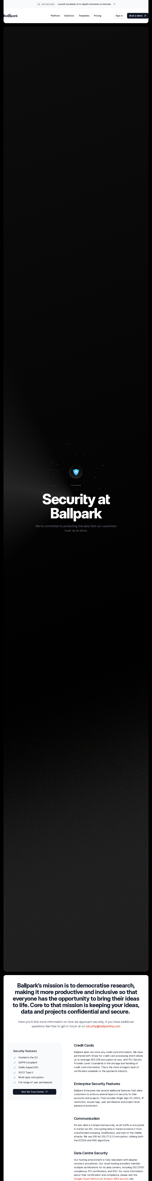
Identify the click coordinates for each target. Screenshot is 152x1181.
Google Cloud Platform (87, 1178)
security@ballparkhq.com (103, 1026)
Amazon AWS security (116, 1178)
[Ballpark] (11, 16)
